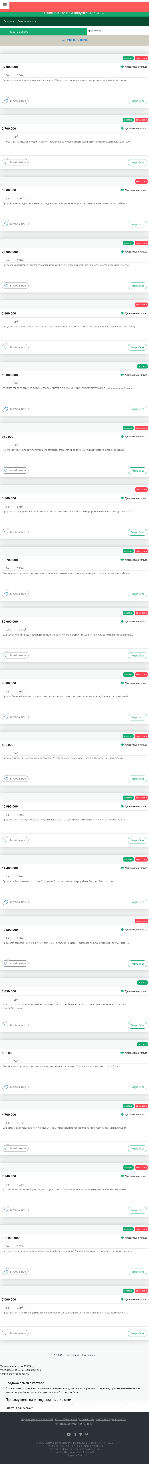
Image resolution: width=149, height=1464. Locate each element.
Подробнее (137, 101)
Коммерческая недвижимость (74, 1419)
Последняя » (88, 1355)
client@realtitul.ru (93, 1445)
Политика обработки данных (73, 1424)
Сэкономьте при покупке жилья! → (74, 12)
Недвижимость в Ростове (37, 1419)
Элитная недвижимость (111, 1419)
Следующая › (73, 1355)
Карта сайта (74, 1455)
